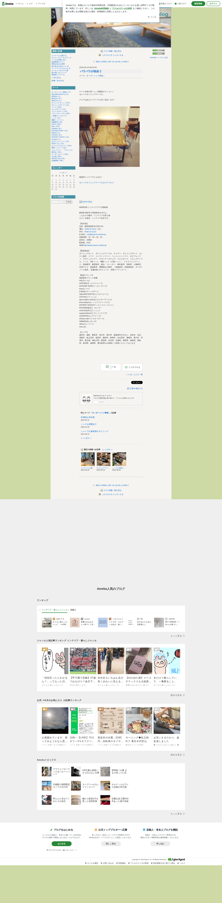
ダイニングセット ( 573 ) (60, 103)
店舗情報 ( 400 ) (57, 160)
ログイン (213, 3)
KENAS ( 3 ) (55, 96)
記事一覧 (111, 61)
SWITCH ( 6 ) (56, 101)
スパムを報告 (92, 863)
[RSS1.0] (158, 50)
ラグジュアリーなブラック (61, 58)
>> (66, 173)
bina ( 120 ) (55, 126)
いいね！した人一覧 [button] (134, 374)
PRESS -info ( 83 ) (58, 158)
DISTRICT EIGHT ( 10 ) (60, 137)
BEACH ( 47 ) (56, 98)
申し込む (160, 843)
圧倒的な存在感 (88, 417)
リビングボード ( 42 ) (59, 111)
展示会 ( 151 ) (56, 152)
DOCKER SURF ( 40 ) (59, 131)
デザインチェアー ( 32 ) (60, 141)
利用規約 (122, 863)
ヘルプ (182, 863)
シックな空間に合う (58, 60)
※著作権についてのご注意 (159, 57)
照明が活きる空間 (58, 64)
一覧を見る (56, 77)
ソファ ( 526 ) (56, 107)
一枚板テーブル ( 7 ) (59, 116)
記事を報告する (136, 388)
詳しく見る (111, 843)
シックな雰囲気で (89, 424)
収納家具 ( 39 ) (57, 122)
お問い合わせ (108, 863)
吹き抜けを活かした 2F (60, 66)
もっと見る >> (86, 438)
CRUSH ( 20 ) (56, 135)
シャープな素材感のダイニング (94, 431)
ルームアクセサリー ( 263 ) (61, 146)
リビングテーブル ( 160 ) (60, 113)
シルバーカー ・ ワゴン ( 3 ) (61, 150)
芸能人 (73, 610)
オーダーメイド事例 (95, 76)
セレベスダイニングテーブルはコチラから (96, 183)
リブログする (134, 367)
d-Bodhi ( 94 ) (56, 128)
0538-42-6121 (91, 229)
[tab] (54, 609)
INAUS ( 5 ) (55, 133)
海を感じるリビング (58, 72)
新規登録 (198, 3)
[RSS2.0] (158, 53)
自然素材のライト (58, 62)
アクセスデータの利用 (139, 863)
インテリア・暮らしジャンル (54, 610)
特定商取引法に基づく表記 (164, 863)
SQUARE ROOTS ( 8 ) (59, 94)
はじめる (62, 843)
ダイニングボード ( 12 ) (60, 105)
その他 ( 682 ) (56, 156)
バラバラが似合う (91, 71)
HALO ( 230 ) (56, 124)
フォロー (101, 402)
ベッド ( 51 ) (56, 118)
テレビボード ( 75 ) (58, 109)
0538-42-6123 (90, 232)
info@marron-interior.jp (96, 234)
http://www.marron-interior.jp (95, 245)
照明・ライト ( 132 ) (59, 148)
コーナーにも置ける (58, 55)
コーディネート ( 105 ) (59, 154)
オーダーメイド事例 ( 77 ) (61, 92)
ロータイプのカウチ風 (59, 70)
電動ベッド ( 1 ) (57, 120)
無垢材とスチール (58, 75)
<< (60, 173)
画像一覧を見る (58, 80)
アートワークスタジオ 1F (61, 68)
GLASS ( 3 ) (55, 139)
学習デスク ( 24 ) (57, 143)
